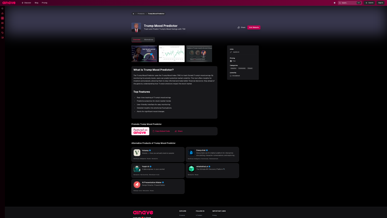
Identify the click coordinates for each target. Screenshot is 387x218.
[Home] (2, 13)
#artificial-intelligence (140, 158)
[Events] (2, 27)
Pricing (44, 3)
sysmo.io (236, 52)
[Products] (2, 18)
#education (146, 190)
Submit (370, 3)
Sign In (380, 3)
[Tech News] (2, 23)
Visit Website (254, 27)
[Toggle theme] (334, 2)
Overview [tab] (136, 40)
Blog (36, 3)
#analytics (155, 158)
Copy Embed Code (162, 131)
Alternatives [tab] (148, 40)
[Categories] (2, 32)
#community (205, 159)
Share (243, 27)
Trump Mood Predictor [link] (156, 14)
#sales (149, 158)
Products (141, 14)
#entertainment (213, 159)
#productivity (144, 175)
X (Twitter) (199, 215)
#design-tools (138, 190)
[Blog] (2, 37)
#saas (196, 175)
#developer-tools (154, 175)
